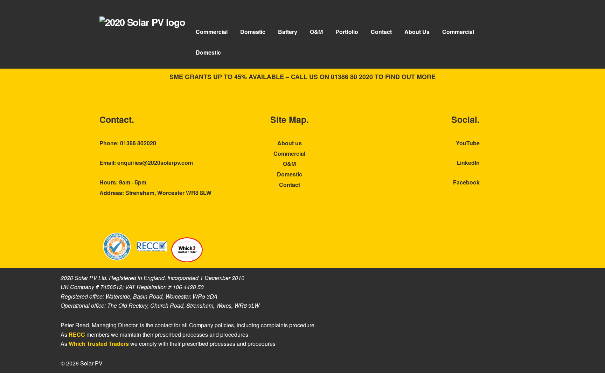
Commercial (212, 32)
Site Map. (289, 119)
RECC (77, 334)
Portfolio (346, 32)
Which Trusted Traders (99, 344)
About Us (417, 32)
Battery (287, 32)
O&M (316, 32)
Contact (381, 32)
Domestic (252, 32)
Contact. (116, 119)
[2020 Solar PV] (142, 22)
